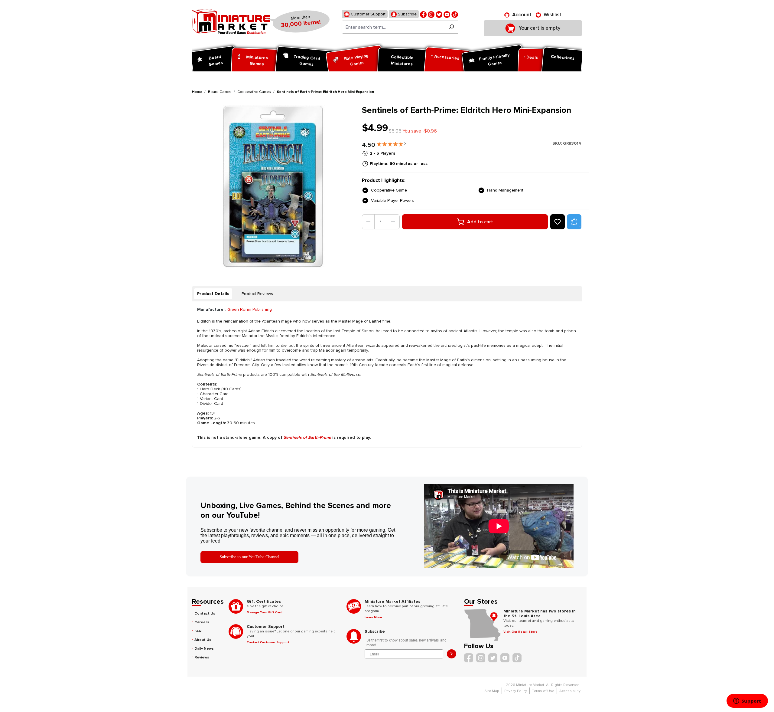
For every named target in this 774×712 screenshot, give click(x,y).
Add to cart (480, 222)
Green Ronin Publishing (249, 309)
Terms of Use (543, 691)
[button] (392, 143)
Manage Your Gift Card (264, 612)
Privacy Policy (515, 691)
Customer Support (367, 14)
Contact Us (204, 613)
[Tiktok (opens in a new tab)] (454, 14)
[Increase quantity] (393, 221)
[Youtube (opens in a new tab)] (447, 14)
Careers (201, 622)
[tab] (213, 293)
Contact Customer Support (268, 642)
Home (197, 92)
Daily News (204, 648)
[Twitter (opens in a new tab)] (439, 14)
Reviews (201, 657)
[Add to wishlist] (557, 221)
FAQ (198, 631)
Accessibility (569, 691)
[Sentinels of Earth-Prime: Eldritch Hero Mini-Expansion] (273, 186)
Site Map (491, 691)
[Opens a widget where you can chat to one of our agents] (747, 701)
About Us (202, 640)
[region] (273, 186)
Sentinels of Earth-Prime (307, 437)
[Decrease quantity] (368, 221)
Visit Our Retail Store (520, 632)
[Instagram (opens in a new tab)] (431, 14)
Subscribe (407, 14)
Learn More (373, 617)
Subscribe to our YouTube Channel (249, 557)
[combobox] (393, 27)
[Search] (451, 27)
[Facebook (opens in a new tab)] (423, 14)
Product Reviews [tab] (257, 293)
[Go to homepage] (231, 21)
